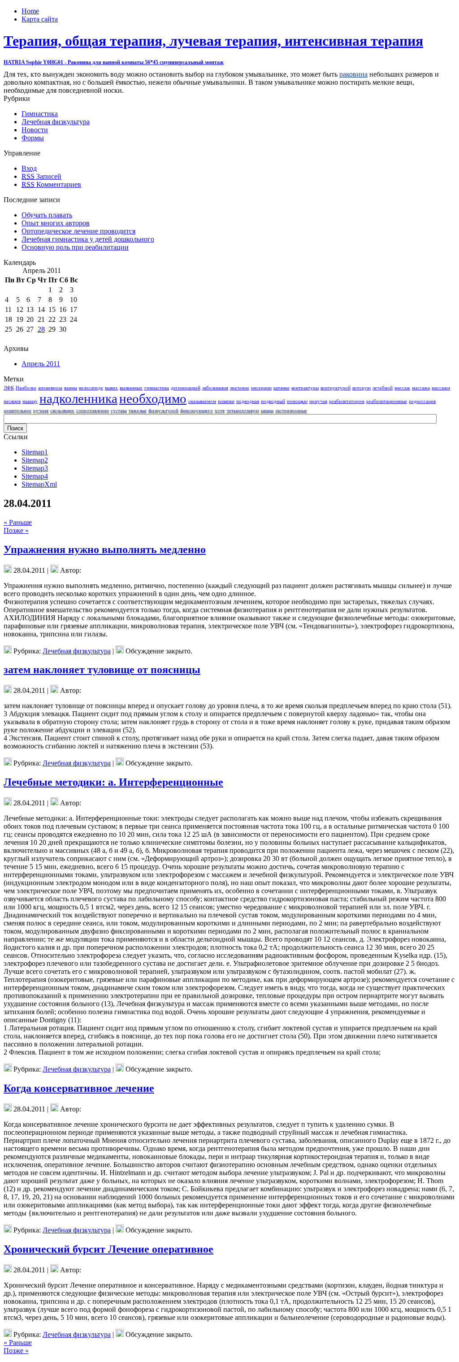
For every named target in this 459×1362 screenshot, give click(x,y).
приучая (318, 401)
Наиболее (26, 387)
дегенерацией (185, 387)
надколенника (78, 398)
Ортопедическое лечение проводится (78, 231)
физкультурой (163, 410)
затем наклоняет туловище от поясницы (102, 669)
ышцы (267, 410)
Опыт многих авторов (56, 223)
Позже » (16, 530)
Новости (35, 130)
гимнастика (156, 387)
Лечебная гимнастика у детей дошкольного (88, 239)
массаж (402, 387)
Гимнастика (40, 113)
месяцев (12, 401)
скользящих (62, 410)
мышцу (30, 401)
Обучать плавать (47, 215)
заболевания (215, 387)
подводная (247, 401)
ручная (40, 410)
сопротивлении (92, 410)
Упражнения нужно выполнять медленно (105, 549)
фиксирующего (196, 410)
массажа (421, 387)
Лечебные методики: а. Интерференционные (113, 782)
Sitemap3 (35, 468)
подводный (273, 401)
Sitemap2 (35, 460)
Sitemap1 (35, 452)
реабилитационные (386, 401)
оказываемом (202, 401)
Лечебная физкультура (56, 121)
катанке (281, 387)
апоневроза (50, 387)
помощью (297, 401)
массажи (441, 387)
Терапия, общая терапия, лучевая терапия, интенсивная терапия (213, 41)
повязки (226, 401)
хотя (220, 410)
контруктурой (335, 387)
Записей (41, 176)
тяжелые (138, 410)
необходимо (152, 398)
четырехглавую (242, 410)
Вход (29, 168)
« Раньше (18, 522)
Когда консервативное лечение (79, 1088)
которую (361, 387)
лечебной (382, 387)
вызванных (131, 387)
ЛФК (9, 387)
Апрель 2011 (41, 364)
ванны (70, 387)
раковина (353, 74)
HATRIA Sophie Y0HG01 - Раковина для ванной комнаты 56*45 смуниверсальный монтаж (114, 62)
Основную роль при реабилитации (75, 247)
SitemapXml (39, 484)
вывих (111, 387)
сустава (119, 410)
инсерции (261, 387)
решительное (17, 410)
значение (239, 387)
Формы (33, 138)
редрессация (422, 401)
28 (41, 329)
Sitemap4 (35, 476)
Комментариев (51, 184)
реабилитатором (346, 401)
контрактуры (305, 387)
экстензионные (291, 410)
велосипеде (91, 387)
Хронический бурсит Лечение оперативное (108, 1249)
